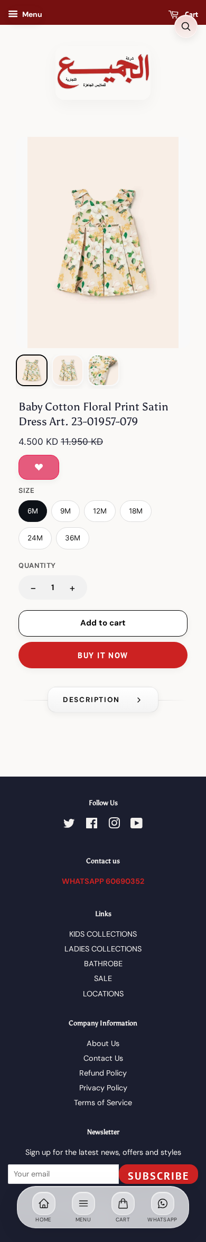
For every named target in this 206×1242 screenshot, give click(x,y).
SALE (103, 978)
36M (72, 538)
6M (32, 511)
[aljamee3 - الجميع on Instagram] (114, 825)
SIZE (26, 490)
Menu (31, 14)
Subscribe (158, 1176)
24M (35, 538)
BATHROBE (103, 963)
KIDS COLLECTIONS (103, 934)
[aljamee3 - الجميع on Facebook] (92, 825)
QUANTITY (37, 565)
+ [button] (72, 587)
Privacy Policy (103, 1087)
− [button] (33, 587)
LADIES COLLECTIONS (103, 949)
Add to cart (103, 623)
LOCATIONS (103, 993)
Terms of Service (103, 1102)
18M (136, 511)
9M (65, 511)
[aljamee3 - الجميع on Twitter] (69, 825)
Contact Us (103, 1058)
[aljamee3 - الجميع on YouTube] (136, 825)
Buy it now (103, 655)
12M (100, 511)
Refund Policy (103, 1073)
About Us (103, 1043)
